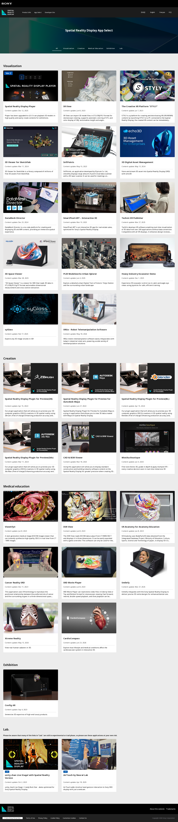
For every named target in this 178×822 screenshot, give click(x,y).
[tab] (56, 48)
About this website (157, 809)
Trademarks (171, 809)
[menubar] (35, 12)
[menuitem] (27, 12)
